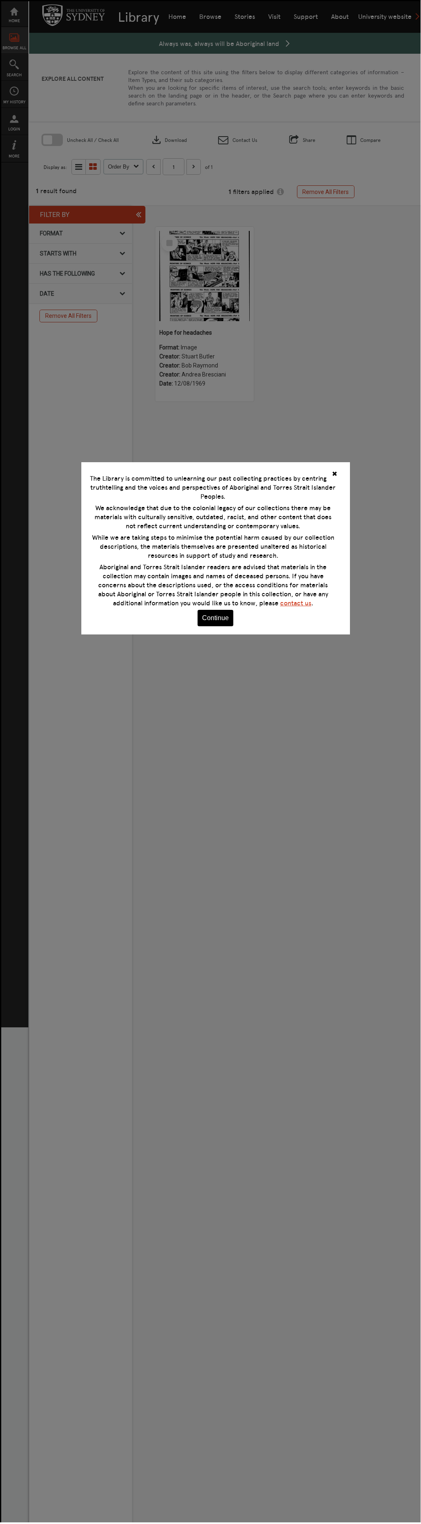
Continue (215, 617)
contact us (295, 602)
